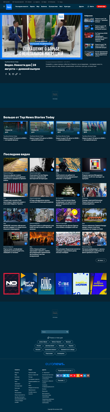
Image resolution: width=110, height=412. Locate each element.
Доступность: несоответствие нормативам (46, 395)
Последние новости (21, 6)
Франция (68, 342)
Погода (30, 377)
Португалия (49, 353)
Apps (30, 385)
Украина (71, 345)
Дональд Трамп (49, 345)
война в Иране (43, 342)
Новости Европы (8, 173)
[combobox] (66, 2)
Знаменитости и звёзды (67, 349)
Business (44, 6)
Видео (16, 390)
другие (44, 369)
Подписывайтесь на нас (65, 370)
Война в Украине (56, 342)
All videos (100, 260)
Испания (38, 349)
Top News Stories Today (10, 136)
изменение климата (50, 349)
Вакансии (44, 391)
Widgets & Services (34, 387)
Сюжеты (17, 369)
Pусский (7, 2)
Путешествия (53, 6)
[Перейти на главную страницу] (9, 7)
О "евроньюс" (46, 372)
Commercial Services (47, 374)
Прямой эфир (101, 6)
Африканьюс (32, 390)
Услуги (30, 369)
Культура (67, 6)
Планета (17, 379)
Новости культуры (35, 173)
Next (61, 6)
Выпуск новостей (33, 374)
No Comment (86, 173)
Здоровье (17, 383)
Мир (38, 6)
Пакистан (85, 198)
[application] (41, 36)
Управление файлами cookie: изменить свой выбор (48, 400)
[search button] (58, 2)
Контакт (44, 389)
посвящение (60, 353)
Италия (39, 345)
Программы (18, 392)
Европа (32, 6)
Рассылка (60, 380)
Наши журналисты (20, 395)
